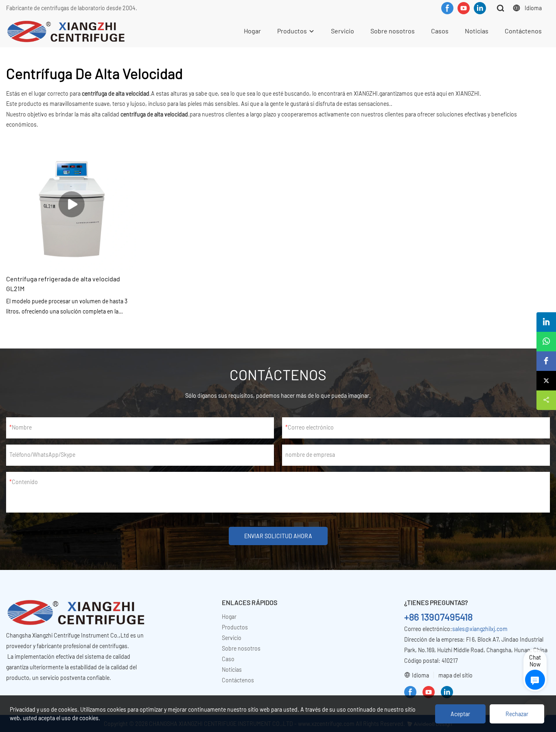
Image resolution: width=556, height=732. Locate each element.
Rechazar (517, 713)
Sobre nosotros (392, 31)
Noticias (476, 31)
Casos (440, 31)
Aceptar (460, 713)
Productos (292, 31)
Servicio (342, 31)
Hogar (252, 31)
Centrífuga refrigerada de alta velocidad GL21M (63, 283)
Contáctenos (523, 31)
